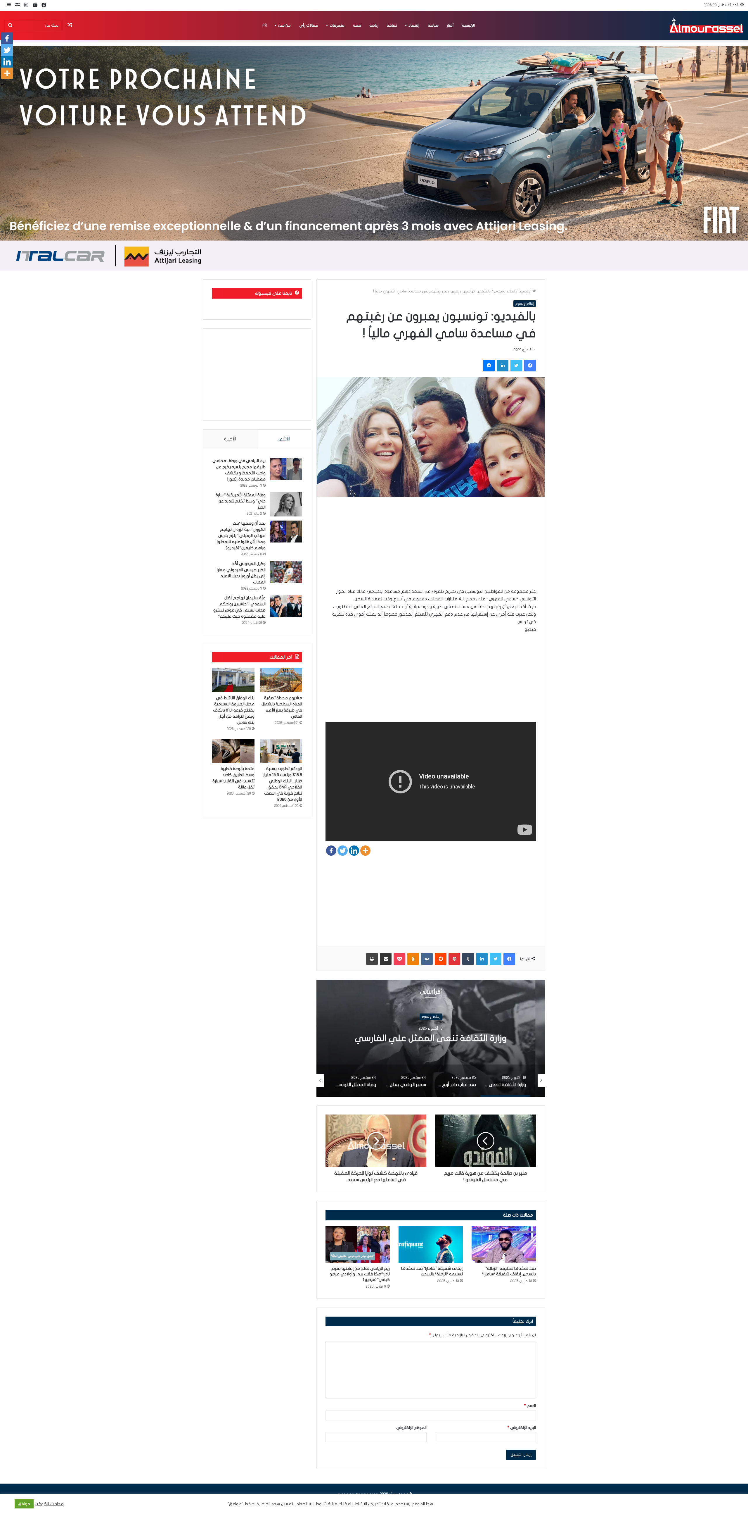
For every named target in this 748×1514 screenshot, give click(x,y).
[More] (365, 850)
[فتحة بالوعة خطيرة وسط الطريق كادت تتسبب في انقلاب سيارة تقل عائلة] (233, 751)
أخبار (450, 25)
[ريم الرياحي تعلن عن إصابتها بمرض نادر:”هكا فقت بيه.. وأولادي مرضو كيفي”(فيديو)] (357, 1244)
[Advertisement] (430, 547)
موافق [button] (24, 1504)
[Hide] (2, 84)
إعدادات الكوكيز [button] (50, 1504)
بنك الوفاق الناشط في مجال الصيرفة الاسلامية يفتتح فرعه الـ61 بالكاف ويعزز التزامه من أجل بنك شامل (233, 710)
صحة (357, 25)
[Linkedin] (354, 850)
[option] (430, 1038)
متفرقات (337, 25)
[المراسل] (706, 25)
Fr (264, 25)
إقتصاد (413, 25)
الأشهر (284, 439)
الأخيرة (230, 439)
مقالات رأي (308, 25)
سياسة (433, 25)
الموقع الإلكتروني (411, 1428)
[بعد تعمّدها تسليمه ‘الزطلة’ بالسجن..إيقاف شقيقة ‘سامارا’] (504, 1244)
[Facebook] (331, 850)
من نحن (284, 25)
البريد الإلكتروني (522, 1428)
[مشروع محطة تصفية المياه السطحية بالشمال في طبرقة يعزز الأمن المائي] (281, 680)
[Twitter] (342, 850)
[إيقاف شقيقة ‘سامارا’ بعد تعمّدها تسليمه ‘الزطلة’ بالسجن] (431, 1244)
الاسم (530, 1406)
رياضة (373, 25)
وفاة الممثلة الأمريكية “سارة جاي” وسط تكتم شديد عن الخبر (241, 501)
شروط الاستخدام (311, 1504)
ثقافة (392, 25)
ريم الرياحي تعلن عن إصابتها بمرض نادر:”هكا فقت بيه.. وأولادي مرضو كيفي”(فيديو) (360, 1274)
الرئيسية (468, 25)
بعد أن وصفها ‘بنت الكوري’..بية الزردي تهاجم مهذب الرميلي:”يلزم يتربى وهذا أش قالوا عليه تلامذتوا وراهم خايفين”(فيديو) (241, 535)
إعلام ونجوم (504, 291)
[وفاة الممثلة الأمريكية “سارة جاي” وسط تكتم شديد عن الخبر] (286, 504)
